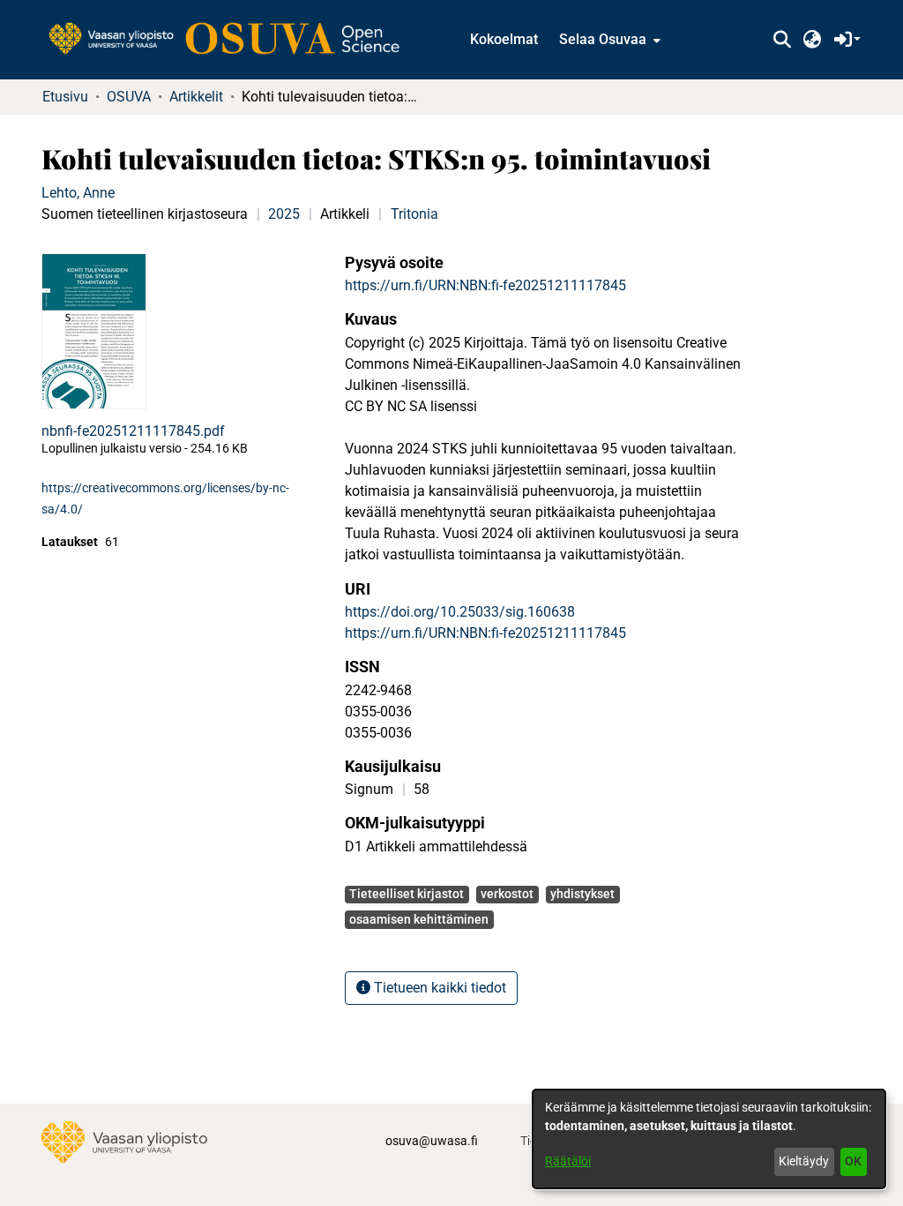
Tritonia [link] (414, 214)
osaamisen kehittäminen (419, 919)
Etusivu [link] (65, 96)
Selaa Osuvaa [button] (602, 39)
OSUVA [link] (129, 96)
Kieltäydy (804, 1161)
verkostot (507, 894)
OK (853, 1161)
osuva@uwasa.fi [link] (431, 1141)
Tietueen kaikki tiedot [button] (438, 987)
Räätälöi (568, 1161)
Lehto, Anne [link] (78, 192)
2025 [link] (284, 214)
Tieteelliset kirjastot (406, 894)
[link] (232, 39)
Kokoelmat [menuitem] (504, 39)
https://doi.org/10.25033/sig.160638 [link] (460, 611)
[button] (782, 39)
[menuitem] (608, 39)
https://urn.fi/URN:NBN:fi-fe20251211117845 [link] (485, 285)
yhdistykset (582, 894)
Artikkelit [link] (196, 96)
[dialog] (709, 1139)
